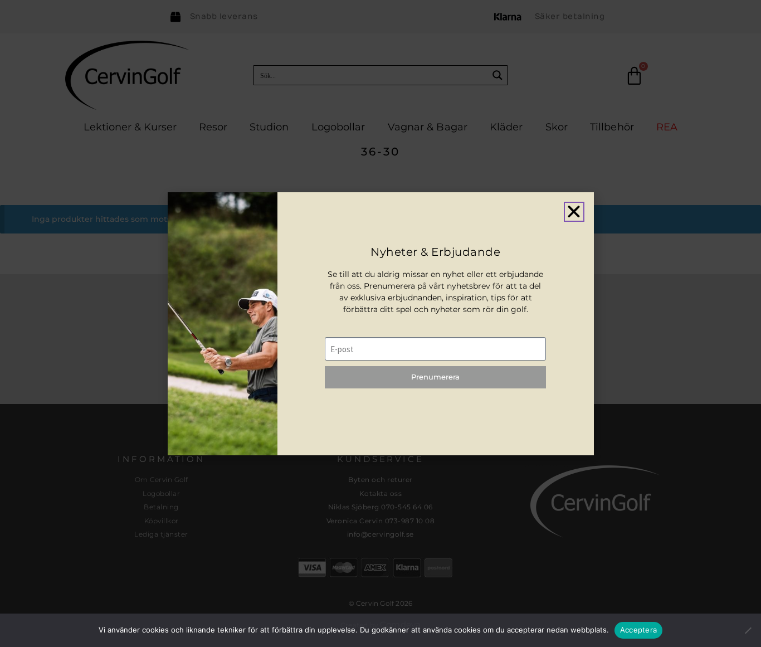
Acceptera (638, 629)
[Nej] (748, 630)
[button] (573, 211)
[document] (380, 323)
